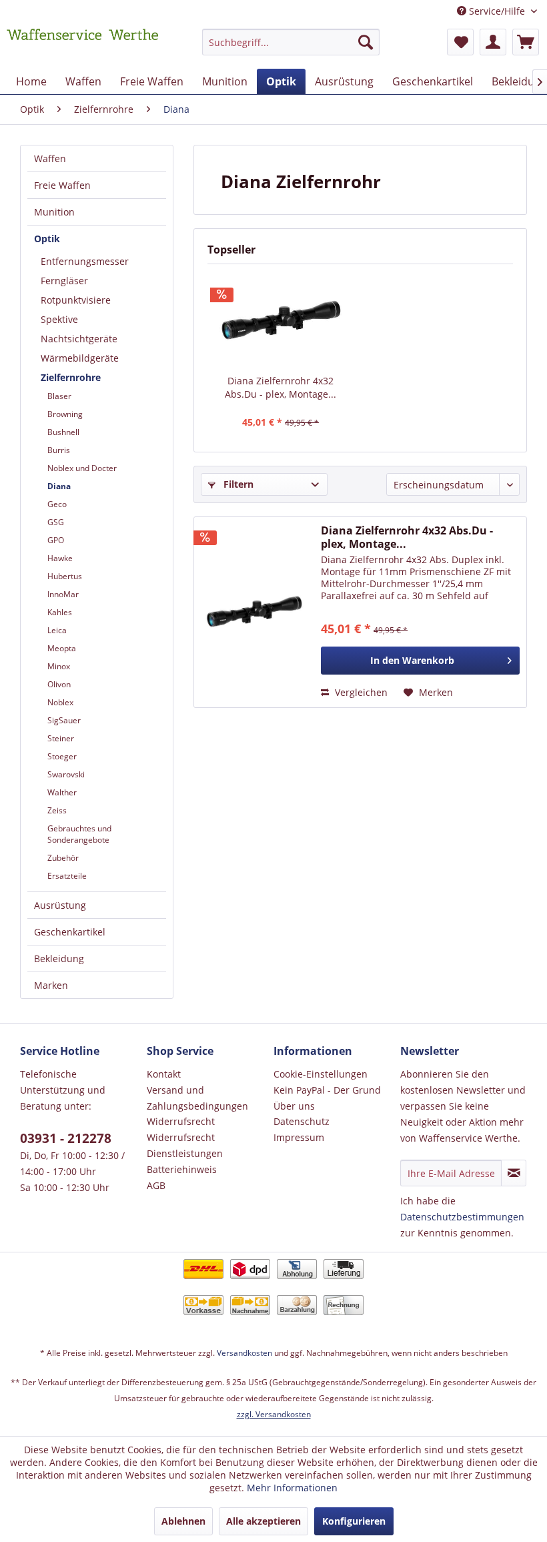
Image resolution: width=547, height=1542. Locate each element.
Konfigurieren (354, 1521)
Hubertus (64, 576)
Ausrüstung (60, 905)
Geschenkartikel (69, 931)
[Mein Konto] (493, 42)
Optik (47, 238)
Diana (59, 486)
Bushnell (63, 432)
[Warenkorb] (525, 42)
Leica (57, 630)
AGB (156, 1185)
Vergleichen (360, 692)
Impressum (299, 1137)
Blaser (59, 396)
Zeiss (57, 810)
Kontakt (164, 1074)
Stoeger (62, 756)
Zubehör (63, 857)
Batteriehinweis (182, 1169)
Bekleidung (59, 958)
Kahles (59, 612)
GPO (55, 540)
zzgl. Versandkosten (274, 1414)
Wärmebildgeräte (80, 358)
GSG (55, 522)
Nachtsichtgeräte (79, 338)
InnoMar (63, 594)
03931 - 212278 (65, 1138)
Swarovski (66, 774)
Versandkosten (244, 1353)
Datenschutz (302, 1121)
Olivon (59, 684)
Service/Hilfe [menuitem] (497, 11)
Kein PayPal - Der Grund (327, 1090)
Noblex (60, 702)
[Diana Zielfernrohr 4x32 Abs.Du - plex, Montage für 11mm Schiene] (280, 321)
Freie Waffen (62, 185)
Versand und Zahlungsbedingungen (197, 1098)
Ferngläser (64, 280)
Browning (65, 414)
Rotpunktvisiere (76, 300)
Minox (58, 666)
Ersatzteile (67, 875)
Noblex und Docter (82, 468)
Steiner (60, 738)
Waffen (50, 158)
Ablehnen (183, 1521)
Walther (62, 792)
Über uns (294, 1106)
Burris (58, 450)
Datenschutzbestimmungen (462, 1216)
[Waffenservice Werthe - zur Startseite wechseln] (82, 45)
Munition (54, 212)
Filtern (237, 484)
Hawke (60, 558)
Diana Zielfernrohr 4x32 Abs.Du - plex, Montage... (280, 387)
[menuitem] (291, 48)
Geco (57, 504)
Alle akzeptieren (263, 1521)
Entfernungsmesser (85, 261)
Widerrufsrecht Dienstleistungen (185, 1145)
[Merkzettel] (460, 42)
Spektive (59, 319)
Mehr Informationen (292, 1487)
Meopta (61, 648)
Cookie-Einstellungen (321, 1074)
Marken (51, 985)
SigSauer (64, 720)
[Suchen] (366, 42)
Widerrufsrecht (181, 1121)
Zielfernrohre (71, 377)
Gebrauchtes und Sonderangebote (79, 834)
